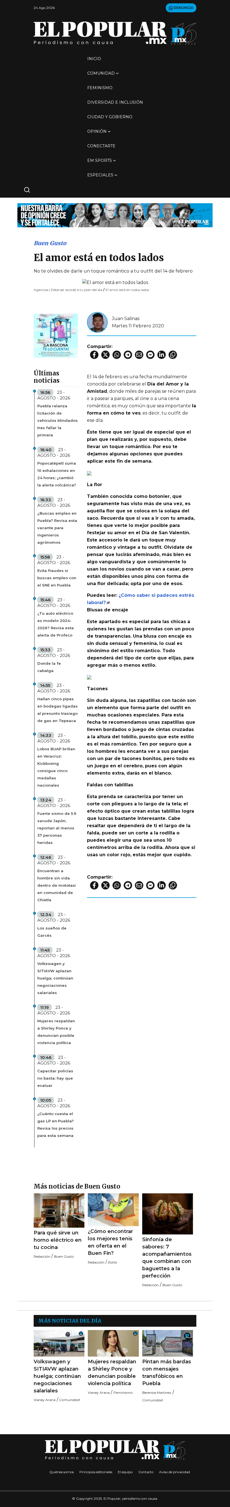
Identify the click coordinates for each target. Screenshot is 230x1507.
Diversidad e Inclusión (115, 102)
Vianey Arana (45, 1400)
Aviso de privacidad (174, 1472)
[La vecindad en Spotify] (56, 335)
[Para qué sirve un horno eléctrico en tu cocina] (59, 1210)
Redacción (42, 1256)
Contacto (145, 1472)
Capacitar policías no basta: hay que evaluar (55, 1078)
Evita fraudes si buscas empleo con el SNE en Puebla (56, 577)
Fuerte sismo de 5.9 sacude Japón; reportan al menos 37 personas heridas (56, 828)
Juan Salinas (125, 318)
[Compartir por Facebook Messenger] (150, 354)
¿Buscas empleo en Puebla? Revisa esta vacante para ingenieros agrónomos (57, 528)
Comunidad (101, 73)
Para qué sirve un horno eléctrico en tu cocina (58, 1240)
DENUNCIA (183, 8)
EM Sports (99, 160)
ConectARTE (101, 145)
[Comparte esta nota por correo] (139, 354)
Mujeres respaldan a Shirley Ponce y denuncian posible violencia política (56, 1032)
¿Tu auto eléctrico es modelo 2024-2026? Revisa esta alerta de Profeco (55, 624)
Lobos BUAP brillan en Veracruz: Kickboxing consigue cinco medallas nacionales (56, 767)
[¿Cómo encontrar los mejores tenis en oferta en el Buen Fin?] (113, 1209)
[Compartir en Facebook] (94, 354)
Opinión (97, 131)
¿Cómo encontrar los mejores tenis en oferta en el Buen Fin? (110, 1242)
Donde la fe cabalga (49, 667)
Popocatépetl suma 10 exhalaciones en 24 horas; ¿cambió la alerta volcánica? (56, 474)
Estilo (112, 1262)
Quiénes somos (61, 1472)
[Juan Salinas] (97, 322)
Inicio (94, 58)
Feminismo (99, 87)
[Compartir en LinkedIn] (161, 354)
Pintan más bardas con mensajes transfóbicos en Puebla (166, 1373)
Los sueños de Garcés (51, 932)
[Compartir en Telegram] (127, 354)
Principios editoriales (95, 1472)
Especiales (100, 175)
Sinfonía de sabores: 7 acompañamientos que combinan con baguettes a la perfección (167, 1257)
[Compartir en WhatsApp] (116, 354)
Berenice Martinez (156, 1392)
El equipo (125, 1472)
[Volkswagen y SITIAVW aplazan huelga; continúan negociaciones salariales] (59, 1343)
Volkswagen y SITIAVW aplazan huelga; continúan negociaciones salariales (55, 978)
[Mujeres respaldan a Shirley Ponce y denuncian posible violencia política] (113, 1343)
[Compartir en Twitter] (105, 354)
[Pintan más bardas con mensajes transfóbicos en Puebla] (167, 1343)
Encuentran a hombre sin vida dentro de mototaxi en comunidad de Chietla (56, 885)
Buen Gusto (50, 243)
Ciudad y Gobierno (109, 116)
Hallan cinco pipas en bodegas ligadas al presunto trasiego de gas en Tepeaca (57, 710)
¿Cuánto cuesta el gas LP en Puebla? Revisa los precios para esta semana (55, 1124)
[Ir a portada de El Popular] (115, 33)
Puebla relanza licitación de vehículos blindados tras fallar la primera (57, 420)
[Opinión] (115, 214)
